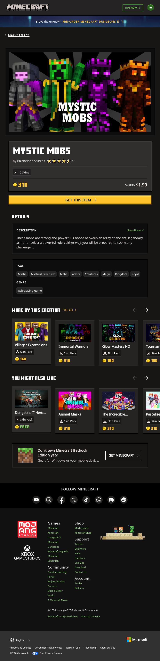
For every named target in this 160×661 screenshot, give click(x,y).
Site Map (79, 562)
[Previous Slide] (135, 310)
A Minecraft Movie (58, 600)
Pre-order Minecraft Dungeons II (90, 21)
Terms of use (73, 647)
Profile (78, 583)
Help (77, 553)
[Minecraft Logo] (27, 7)
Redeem (79, 588)
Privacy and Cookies (20, 647)
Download (80, 567)
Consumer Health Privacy (48, 647)
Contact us (80, 572)
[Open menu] (150, 8)
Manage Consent (90, 616)
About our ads (107, 647)
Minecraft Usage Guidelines (63, 616)
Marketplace (18, 35)
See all (68, 310)
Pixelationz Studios (31, 161)
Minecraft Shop (83, 532)
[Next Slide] (146, 310)
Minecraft (53, 528)
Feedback (80, 558)
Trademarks (90, 647)
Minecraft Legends (58, 551)
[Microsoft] (137, 639)
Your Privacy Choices (50, 653)
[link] (36, 500)
